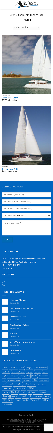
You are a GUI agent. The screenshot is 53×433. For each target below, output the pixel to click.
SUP (4, 400)
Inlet (4, 384)
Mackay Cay (7, 388)
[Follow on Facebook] (4, 283)
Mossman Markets (18, 300)
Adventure (13, 368)
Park (23, 392)
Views (18, 400)
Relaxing (6, 396)
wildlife (45, 400)
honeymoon (44, 380)
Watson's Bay (35, 400)
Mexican (13, 334)
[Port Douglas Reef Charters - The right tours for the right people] (27, 4)
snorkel (47, 396)
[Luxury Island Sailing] (26, 64)
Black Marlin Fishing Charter (22, 342)
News (43, 419)
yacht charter (7, 404)
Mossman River (19, 388)
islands (10, 384)
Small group (38, 396)
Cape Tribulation (41, 368)
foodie (34, 376)
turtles (10, 400)
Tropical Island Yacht (10, 169)
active (5, 368)
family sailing (25, 376)
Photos (36, 419)
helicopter (26, 380)
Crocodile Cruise (18, 372)
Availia (31, 415)
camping (29, 368)
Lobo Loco (41, 384)
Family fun (14, 376)
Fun (4, 380)
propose (43, 392)
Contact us (38, 421)
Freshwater (43, 376)
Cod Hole (6, 372)
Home (12, 15)
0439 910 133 (14, 265)
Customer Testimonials (20, 421)
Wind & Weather (27, 423)
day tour (29, 372)
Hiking (35, 380)
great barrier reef (14, 380)
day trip (38, 372)
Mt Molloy (31, 388)
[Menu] (3, 4)
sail (30, 396)
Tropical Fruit (15, 350)
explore (5, 376)
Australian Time (26, 262)
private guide (32, 392)
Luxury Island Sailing (10, 98)
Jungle (18, 384)
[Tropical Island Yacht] (26, 135)
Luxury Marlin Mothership (21, 308)
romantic (23, 396)
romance (14, 396)
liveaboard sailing (29, 384)
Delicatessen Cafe (18, 317)
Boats (22, 368)
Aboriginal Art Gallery (19, 325)
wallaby (25, 400)
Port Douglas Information (18, 419)
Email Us (8, 269)
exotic (45, 372)
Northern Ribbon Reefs (11, 392)
